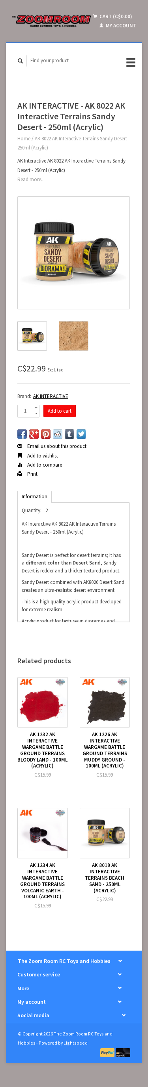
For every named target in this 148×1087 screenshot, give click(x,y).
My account (120, 25)
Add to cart (59, 411)
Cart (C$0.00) (115, 16)
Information (34, 496)
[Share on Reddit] (57, 434)
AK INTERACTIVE (50, 396)
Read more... (31, 179)
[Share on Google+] (34, 434)
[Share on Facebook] (22, 434)
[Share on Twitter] (81, 434)
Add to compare (44, 464)
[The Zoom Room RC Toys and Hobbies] (51, 21)
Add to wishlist (42, 455)
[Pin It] (46, 434)
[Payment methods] (108, 1052)
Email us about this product (56, 446)
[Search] (20, 61)
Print (31, 474)
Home (23, 138)
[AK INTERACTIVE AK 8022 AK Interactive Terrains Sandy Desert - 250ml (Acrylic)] (73, 253)
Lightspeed (76, 1043)
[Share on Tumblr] (69, 434)
